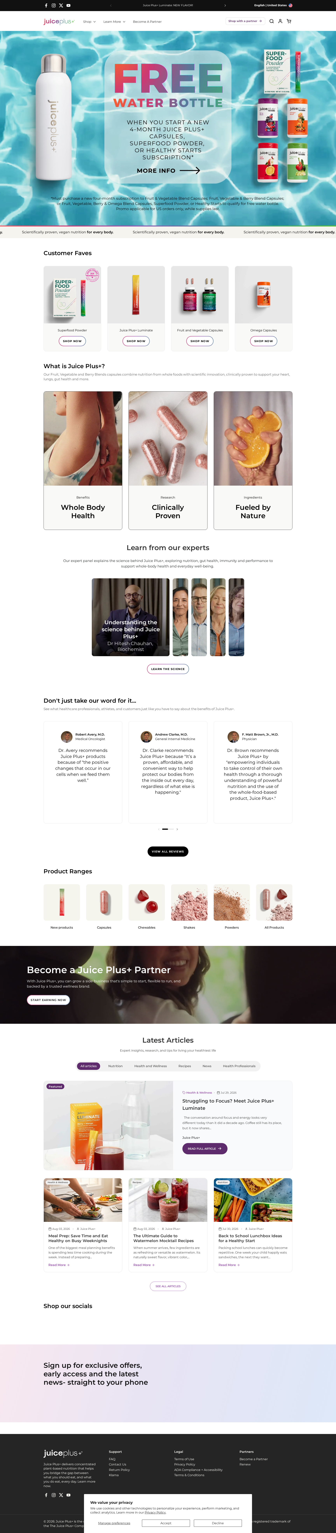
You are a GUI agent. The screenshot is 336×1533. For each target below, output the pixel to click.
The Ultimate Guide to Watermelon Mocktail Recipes (163, 1238)
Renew (245, 1464)
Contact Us (117, 1464)
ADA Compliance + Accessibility (198, 1470)
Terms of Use (184, 1459)
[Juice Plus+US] (59, 22)
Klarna (114, 1475)
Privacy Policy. (155, 1512)
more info (143, 161)
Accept (166, 1523)
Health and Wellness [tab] (150, 1066)
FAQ (112, 1459)
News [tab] (207, 1066)
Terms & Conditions (189, 1475)
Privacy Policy (184, 1464)
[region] (168, 772)
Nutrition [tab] (115, 1066)
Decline (218, 1523)
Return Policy (119, 1470)
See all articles (168, 1286)
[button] (245, 21)
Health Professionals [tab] (239, 1066)
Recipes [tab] (184, 1066)
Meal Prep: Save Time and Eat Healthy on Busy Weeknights (78, 1238)
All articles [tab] (88, 1066)
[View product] (280, 21)
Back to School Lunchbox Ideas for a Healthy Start (250, 1238)
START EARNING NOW (48, 1000)
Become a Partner (254, 1459)
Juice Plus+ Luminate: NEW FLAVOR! (168, 5)
